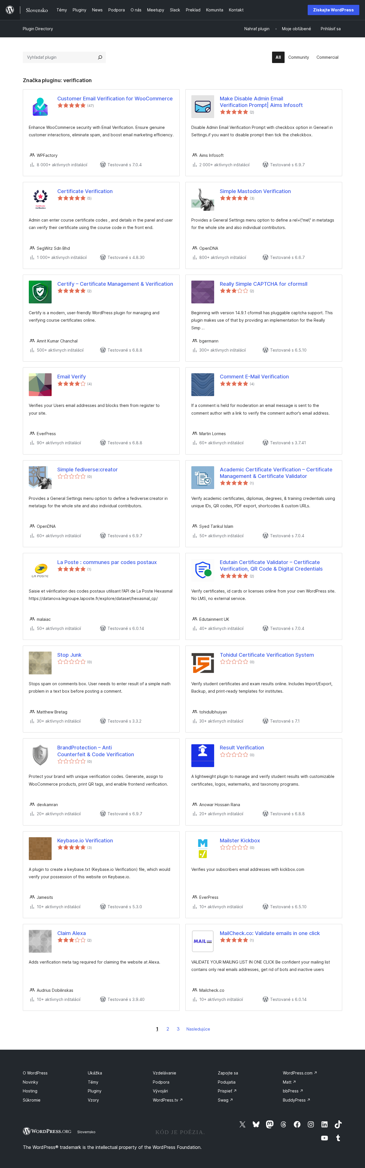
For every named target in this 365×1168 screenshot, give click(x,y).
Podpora (161, 1082)
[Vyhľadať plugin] (100, 57)
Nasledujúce (198, 1029)
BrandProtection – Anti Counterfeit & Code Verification (95, 751)
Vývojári (160, 1090)
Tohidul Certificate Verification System (267, 655)
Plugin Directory (38, 28)
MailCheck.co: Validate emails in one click (270, 933)
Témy (93, 1082)
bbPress (293, 1090)
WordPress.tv (168, 1100)
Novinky (30, 1082)
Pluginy (95, 1090)
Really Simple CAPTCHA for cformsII (263, 284)
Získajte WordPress (333, 9)
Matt (289, 1082)
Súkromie (31, 1100)
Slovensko (86, 1132)
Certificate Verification (85, 191)
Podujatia (227, 1082)
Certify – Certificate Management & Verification (115, 284)
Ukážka (95, 1072)
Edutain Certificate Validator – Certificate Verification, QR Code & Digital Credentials (271, 565)
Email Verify (71, 377)
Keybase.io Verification (85, 840)
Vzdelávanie (164, 1072)
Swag (225, 1100)
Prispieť (227, 1090)
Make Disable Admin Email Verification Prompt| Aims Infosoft (261, 102)
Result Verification (242, 748)
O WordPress (35, 1072)
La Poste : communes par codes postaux (107, 562)
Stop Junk (69, 655)
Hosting (30, 1090)
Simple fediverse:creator (87, 470)
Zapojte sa (228, 1072)
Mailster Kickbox (240, 840)
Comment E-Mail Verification (254, 377)
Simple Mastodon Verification (255, 191)
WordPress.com (300, 1072)
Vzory (93, 1100)
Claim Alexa (71, 933)
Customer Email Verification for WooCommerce (115, 99)
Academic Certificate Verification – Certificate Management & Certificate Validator (276, 473)
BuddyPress (297, 1100)
